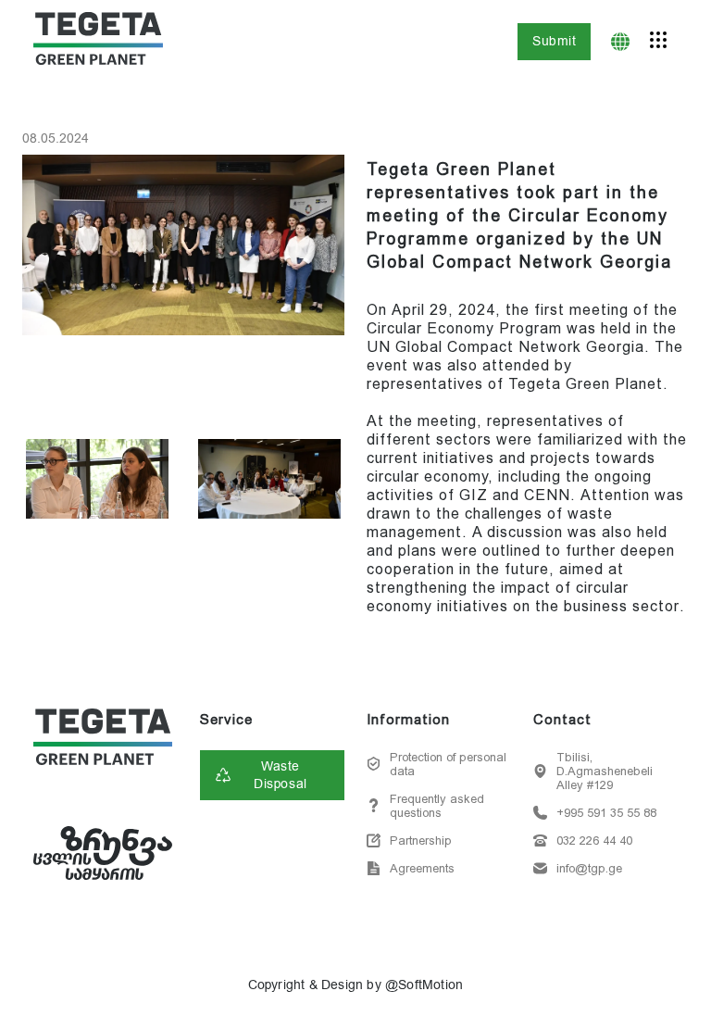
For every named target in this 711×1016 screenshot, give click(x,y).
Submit (554, 41)
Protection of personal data (448, 764)
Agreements (422, 868)
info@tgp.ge (589, 868)
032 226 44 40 (594, 840)
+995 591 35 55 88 (606, 813)
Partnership (421, 840)
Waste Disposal (280, 775)
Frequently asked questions (437, 806)
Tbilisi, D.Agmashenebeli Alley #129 (604, 771)
